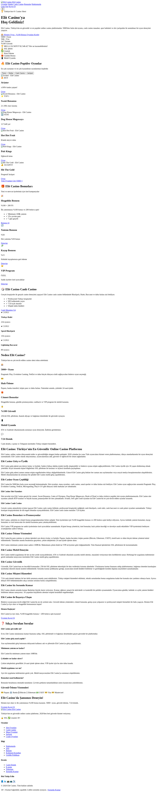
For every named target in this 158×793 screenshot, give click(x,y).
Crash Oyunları (12, 736)
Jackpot (30, 73)
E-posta (9, 767)
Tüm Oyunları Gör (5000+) (11, 181)
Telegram (9, 769)
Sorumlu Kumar (12, 771)
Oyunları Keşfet (33, 35)
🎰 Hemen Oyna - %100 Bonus (14, 35)
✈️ (14, 781)
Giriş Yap (4, 6)
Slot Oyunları (11, 728)
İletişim (9, 751)
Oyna (3, 92)
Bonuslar (27, 4)
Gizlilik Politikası (12, 755)
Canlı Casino (18, 4)
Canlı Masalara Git (8, 310)
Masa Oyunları (12, 732)
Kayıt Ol (12, 6)
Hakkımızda (36, 4)
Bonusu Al (5, 223)
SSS (7, 748)
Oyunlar (4, 4)
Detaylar (4, 243)
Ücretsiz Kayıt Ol (8, 618)
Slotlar (10, 4)
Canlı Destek (11, 765)
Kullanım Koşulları (13, 753)
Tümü (4, 73)
